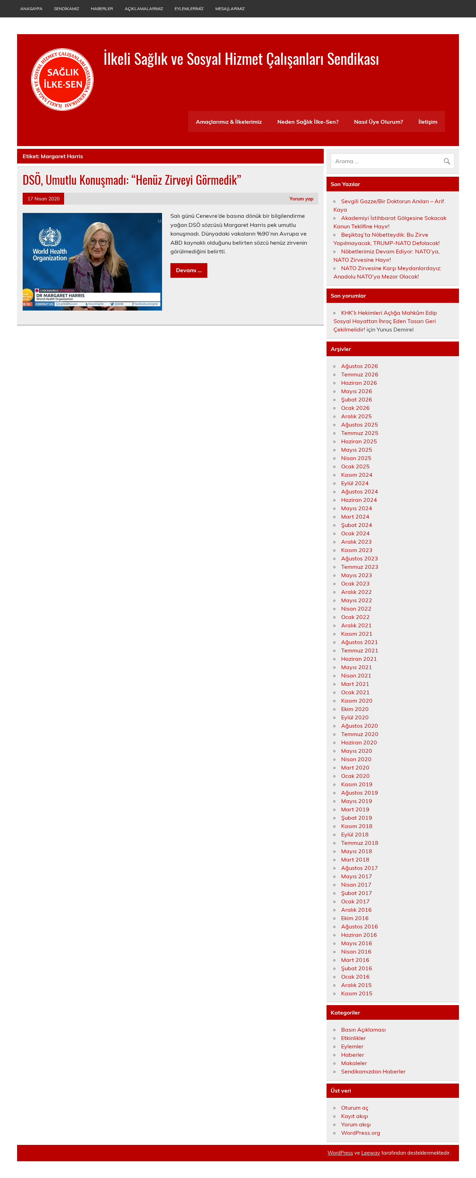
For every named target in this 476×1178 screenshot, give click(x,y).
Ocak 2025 (355, 466)
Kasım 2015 (357, 993)
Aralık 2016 (356, 909)
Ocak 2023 (355, 583)
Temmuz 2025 (359, 432)
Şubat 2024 (356, 524)
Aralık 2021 (356, 625)
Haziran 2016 (359, 934)
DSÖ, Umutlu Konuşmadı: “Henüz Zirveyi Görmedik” (132, 179)
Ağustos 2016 (359, 926)
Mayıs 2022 (356, 600)
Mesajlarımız (230, 8)
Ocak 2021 (355, 692)
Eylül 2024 (355, 483)
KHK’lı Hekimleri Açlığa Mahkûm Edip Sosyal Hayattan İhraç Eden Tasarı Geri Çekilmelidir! (385, 321)
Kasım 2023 (357, 549)
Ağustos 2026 (359, 365)
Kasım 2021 (357, 633)
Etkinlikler (353, 1037)
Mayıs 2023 (356, 575)
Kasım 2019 (357, 784)
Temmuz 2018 (359, 842)
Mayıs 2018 (356, 851)
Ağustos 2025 (359, 424)
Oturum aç (354, 1107)
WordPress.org (360, 1132)
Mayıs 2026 (356, 391)
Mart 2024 (355, 516)
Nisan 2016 (356, 951)
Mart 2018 (355, 859)
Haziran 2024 (359, 499)
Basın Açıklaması (363, 1029)
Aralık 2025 (356, 416)
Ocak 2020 (355, 775)
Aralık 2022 (356, 591)
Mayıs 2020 (356, 750)
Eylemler (352, 1046)
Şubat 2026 (356, 399)
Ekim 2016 (355, 918)
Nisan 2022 (356, 608)
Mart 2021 (355, 683)
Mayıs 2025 (356, 449)
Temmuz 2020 (359, 733)
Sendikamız (66, 8)
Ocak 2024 (355, 533)
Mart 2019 (355, 809)
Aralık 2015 (356, 984)
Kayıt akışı (354, 1115)
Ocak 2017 (355, 901)
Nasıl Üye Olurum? (378, 121)
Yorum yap (301, 198)
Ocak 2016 (355, 976)
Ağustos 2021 (359, 641)
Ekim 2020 (355, 708)
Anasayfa (31, 8)
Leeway (370, 1153)
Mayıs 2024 (356, 508)
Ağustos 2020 (359, 725)
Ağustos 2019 (359, 792)
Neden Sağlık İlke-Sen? (307, 121)
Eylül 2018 (355, 834)
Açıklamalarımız (144, 8)
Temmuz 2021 (359, 650)
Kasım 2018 (357, 826)
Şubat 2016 (356, 968)
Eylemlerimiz (189, 8)
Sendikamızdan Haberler (373, 1071)
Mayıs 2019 (356, 800)
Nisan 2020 (356, 759)
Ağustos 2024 (359, 491)
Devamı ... (189, 270)
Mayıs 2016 (356, 943)
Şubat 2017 (356, 892)
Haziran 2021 (359, 658)
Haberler (102, 8)
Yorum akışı (356, 1124)
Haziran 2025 (359, 441)
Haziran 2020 (359, 742)
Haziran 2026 (359, 382)
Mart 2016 (355, 959)
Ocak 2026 (355, 407)
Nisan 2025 (356, 457)
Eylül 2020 (355, 717)
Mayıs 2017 (356, 876)
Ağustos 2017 (359, 867)
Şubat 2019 (356, 817)
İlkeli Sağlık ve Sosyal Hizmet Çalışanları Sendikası (241, 58)
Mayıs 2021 (356, 667)
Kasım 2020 (357, 700)
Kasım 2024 (357, 474)
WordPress (340, 1153)
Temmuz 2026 (359, 374)
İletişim (428, 121)
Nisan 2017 (356, 884)
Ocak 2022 (355, 616)
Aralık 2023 (356, 541)
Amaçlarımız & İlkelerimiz (229, 121)
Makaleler (354, 1063)
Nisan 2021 (356, 675)
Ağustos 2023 (359, 558)
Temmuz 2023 (359, 566)
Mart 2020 (355, 767)
